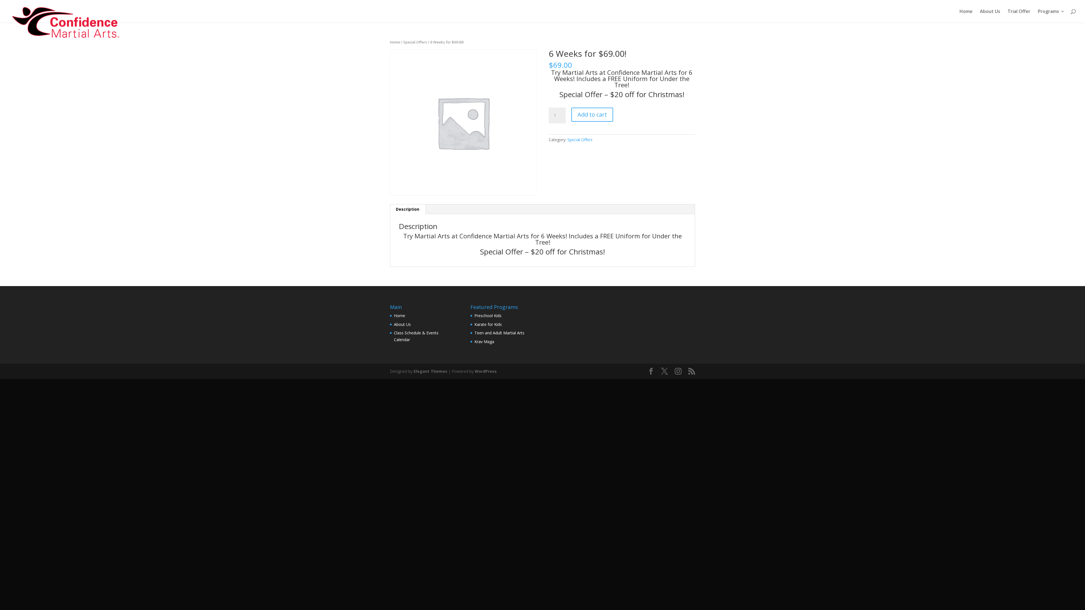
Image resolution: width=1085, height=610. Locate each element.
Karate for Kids (488, 324)
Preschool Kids (488, 315)
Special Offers (415, 42)
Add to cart (592, 114)
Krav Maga (484, 341)
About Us (990, 11)
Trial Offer (1019, 11)
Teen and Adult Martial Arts (499, 333)
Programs (1048, 11)
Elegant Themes (430, 371)
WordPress (486, 371)
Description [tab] (407, 209)
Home (966, 11)
